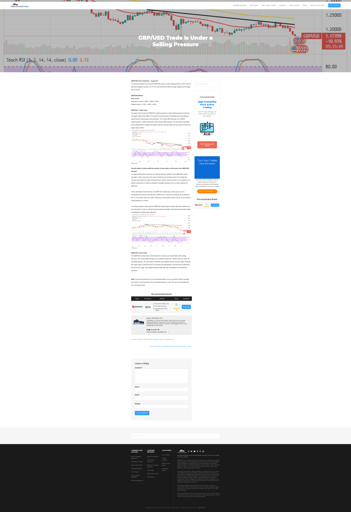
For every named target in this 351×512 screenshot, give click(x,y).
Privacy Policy (175, 507)
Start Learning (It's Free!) (207, 145)
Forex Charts (135, 472)
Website (137, 404)
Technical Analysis (136, 468)
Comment (139, 368)
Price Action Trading (137, 461)
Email (137, 395)
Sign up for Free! (206, 191)
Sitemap (167, 507)
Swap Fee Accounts (153, 473)
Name (137, 387)
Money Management (137, 480)
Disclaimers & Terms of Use (188, 507)
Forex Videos (166, 455)
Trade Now (186, 307)
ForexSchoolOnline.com (20, 5)
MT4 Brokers (151, 477)
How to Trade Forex (137, 465)
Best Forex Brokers (152, 456)
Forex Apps (150, 470)
